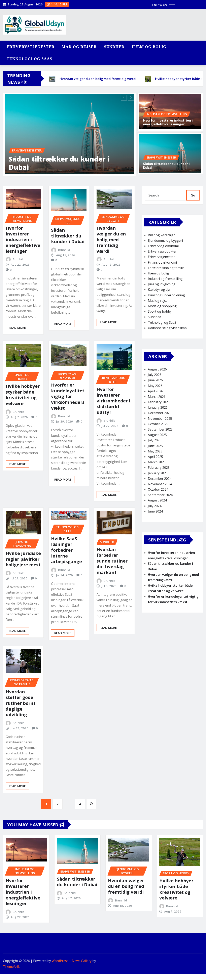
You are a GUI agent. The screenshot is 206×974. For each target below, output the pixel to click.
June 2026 (155, 380)
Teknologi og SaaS (29, 59)
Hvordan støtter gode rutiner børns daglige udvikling (21, 703)
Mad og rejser (79, 47)
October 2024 (158, 489)
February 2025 (159, 467)
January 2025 (158, 473)
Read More (17, 327)
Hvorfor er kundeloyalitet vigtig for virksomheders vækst (67, 396)
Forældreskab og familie (166, 268)
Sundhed (114, 47)
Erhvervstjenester (31, 47)
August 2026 (157, 369)
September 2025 (160, 429)
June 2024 (155, 511)
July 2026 (154, 374)
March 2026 (157, 396)
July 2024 (154, 506)
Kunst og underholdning (166, 295)
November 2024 (160, 484)
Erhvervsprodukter (162, 251)
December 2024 (159, 478)
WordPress (60, 961)
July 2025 (154, 440)
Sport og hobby (160, 311)
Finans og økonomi (162, 262)
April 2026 (155, 391)
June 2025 (155, 446)
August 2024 (157, 500)
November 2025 (160, 418)
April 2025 (155, 456)
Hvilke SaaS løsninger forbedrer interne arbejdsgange (66, 549)
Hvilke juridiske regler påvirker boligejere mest (23, 559)
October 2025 (158, 424)
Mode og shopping (162, 306)
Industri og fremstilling (165, 278)
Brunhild (19, 259)
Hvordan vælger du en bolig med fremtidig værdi (111, 239)
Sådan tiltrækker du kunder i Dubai (59, 163)
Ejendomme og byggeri (165, 240)
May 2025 (155, 451)
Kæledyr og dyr (159, 289)
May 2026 (155, 386)
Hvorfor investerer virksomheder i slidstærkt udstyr (113, 400)
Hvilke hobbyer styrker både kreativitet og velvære (23, 394)
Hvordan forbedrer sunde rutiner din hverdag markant (112, 560)
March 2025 (157, 462)
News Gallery (82, 961)
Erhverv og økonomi (163, 246)
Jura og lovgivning (161, 284)
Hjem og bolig (149, 47)
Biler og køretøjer (161, 235)
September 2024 (160, 495)
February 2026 (159, 402)
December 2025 (159, 413)
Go (193, 195)
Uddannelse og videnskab (167, 328)
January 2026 (158, 407)
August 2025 (157, 435)
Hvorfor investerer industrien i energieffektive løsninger (168, 122)
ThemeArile (12, 966)
